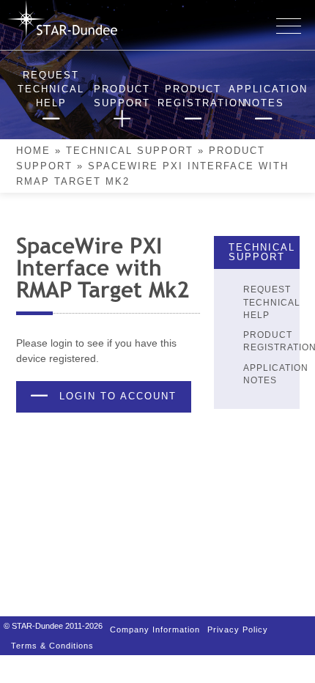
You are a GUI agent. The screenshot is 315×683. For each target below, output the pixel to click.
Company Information (155, 625)
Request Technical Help (271, 302)
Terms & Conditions (52, 638)
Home (33, 151)
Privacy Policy (237, 625)
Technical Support (129, 151)
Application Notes (275, 374)
